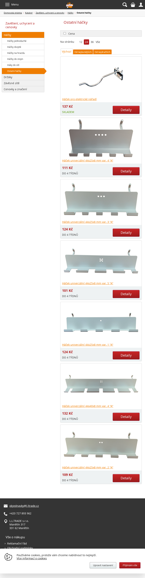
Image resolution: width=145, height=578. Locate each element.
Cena (71, 33)
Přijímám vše (130, 565)
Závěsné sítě (11, 83)
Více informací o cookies (32, 558)
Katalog (28, 12)
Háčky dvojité (14, 46)
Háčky (70, 12)
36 (92, 42)
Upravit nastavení (103, 565)
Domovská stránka (13, 12)
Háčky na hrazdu (16, 52)
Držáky (8, 77)
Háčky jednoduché (16, 40)
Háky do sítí (13, 64)
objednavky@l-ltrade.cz (24, 506)
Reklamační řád (17, 543)
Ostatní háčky (14, 70)
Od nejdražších (102, 51)
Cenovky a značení (15, 89)
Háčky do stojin (15, 58)
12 (80, 42)
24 (86, 42)
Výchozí (66, 51)
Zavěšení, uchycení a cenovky (50, 12)
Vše (98, 42)
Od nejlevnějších (83, 51)
